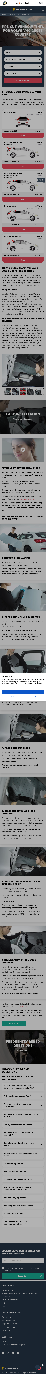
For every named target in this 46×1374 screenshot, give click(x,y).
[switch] (41, 3)
